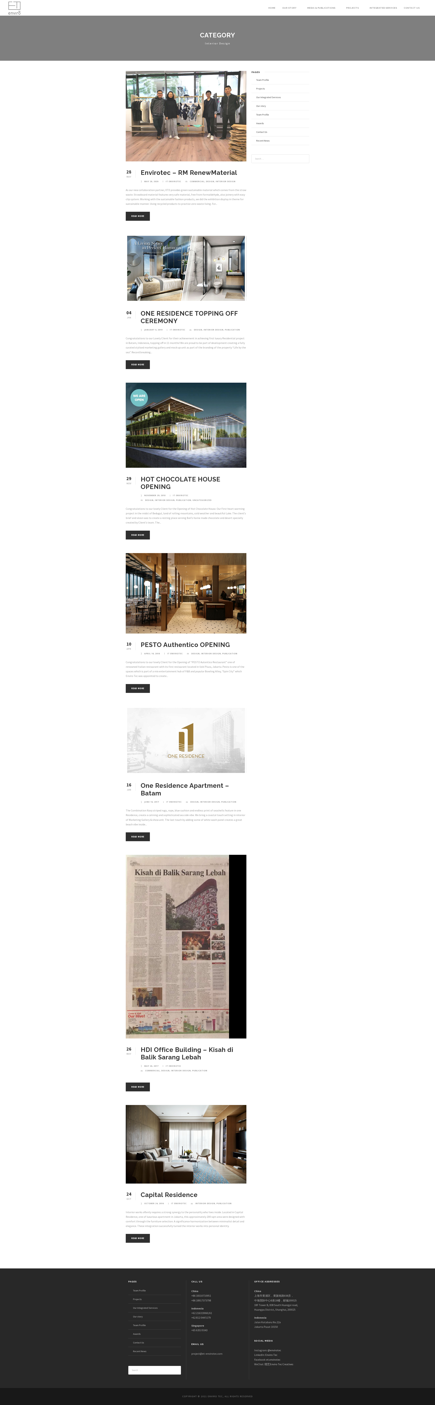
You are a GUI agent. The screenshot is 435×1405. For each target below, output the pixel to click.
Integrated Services (383, 8)
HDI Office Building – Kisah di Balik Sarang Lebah (187, 1053)
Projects (352, 8)
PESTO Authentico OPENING (185, 645)
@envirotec (274, 1350)
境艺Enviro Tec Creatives (278, 1364)
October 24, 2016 (154, 1203)
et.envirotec (273, 1359)
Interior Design (226, 181)
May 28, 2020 (151, 181)
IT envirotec (173, 181)
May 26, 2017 (151, 1066)
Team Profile (262, 79)
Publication (232, 329)
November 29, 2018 (155, 495)
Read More (137, 216)
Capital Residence (169, 1195)
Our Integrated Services (268, 97)
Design (210, 181)
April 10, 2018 (152, 653)
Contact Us (412, 8)
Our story (289, 8)
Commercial (197, 181)
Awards (260, 123)
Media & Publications (321, 8)
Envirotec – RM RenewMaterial (189, 172)
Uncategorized (202, 500)
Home (271, 8)
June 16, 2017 (151, 802)
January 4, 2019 (153, 329)
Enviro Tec (271, 1355)
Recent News (263, 140)
